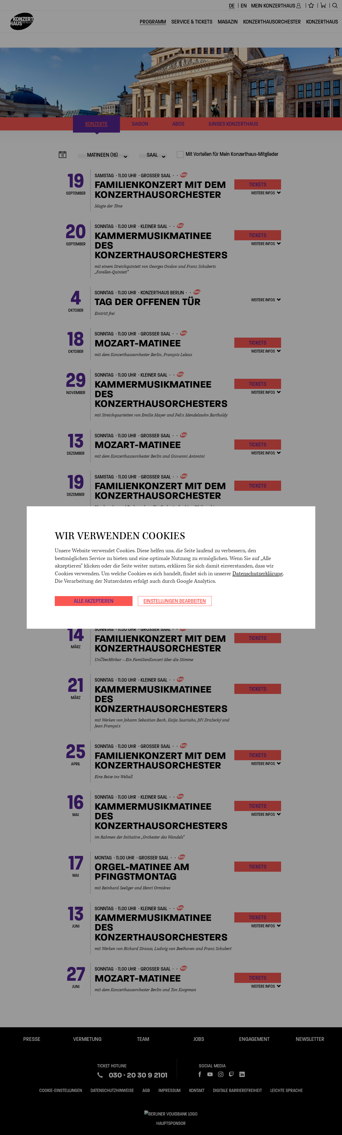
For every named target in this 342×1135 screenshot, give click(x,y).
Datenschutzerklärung (257, 573)
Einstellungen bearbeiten (174, 600)
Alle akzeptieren (94, 600)
